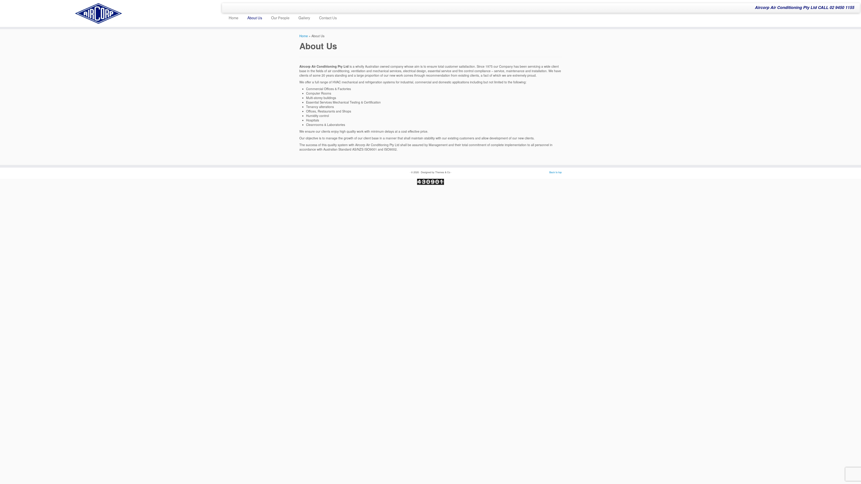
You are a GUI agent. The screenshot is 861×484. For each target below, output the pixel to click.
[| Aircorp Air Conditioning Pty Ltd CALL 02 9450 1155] (99, 13)
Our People (280, 17)
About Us (254, 17)
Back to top (555, 172)
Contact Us (328, 17)
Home (233, 17)
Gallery (304, 17)
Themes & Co (442, 172)
